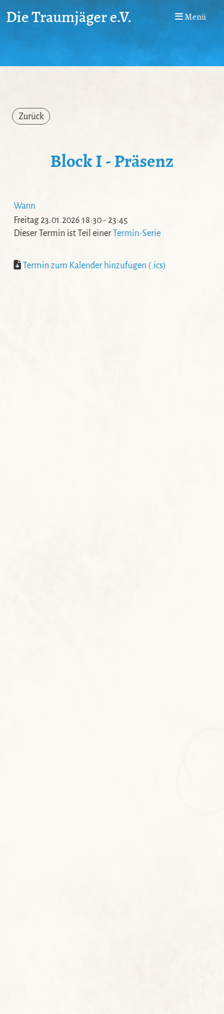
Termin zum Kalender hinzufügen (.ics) (94, 265)
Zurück (31, 116)
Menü (194, 17)
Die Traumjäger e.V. (69, 16)
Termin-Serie (137, 233)
